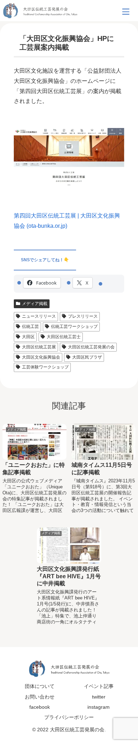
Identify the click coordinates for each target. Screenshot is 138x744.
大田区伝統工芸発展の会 (91, 346)
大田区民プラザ (87, 357)
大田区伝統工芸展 (39, 346)
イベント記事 (99, 686)
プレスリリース (83, 316)
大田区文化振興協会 (41, 357)
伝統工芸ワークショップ (74, 326)
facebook (39, 707)
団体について (39, 686)
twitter (98, 697)
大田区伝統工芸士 (64, 336)
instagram (98, 707)
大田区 (28, 336)
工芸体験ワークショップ (45, 367)
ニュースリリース (39, 316)
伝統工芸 (30, 326)
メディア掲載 (34, 303)
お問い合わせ (39, 697)
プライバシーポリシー (69, 717)
